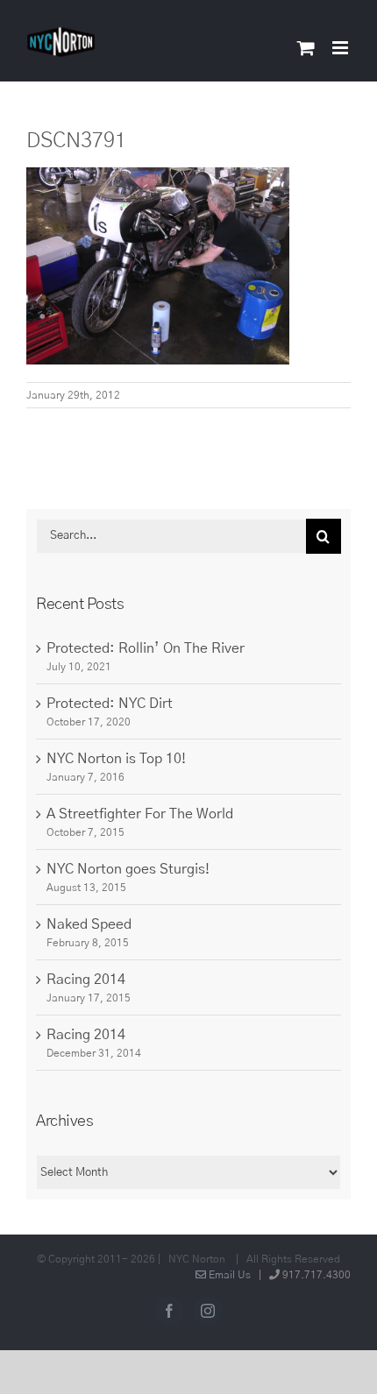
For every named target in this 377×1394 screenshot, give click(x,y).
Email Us (228, 1275)
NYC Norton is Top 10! (116, 759)
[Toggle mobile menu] (341, 48)
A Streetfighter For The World (139, 814)
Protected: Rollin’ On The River (145, 648)
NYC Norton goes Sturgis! (128, 869)
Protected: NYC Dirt (109, 704)
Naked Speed (89, 924)
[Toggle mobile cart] (306, 48)
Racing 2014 (85, 980)
